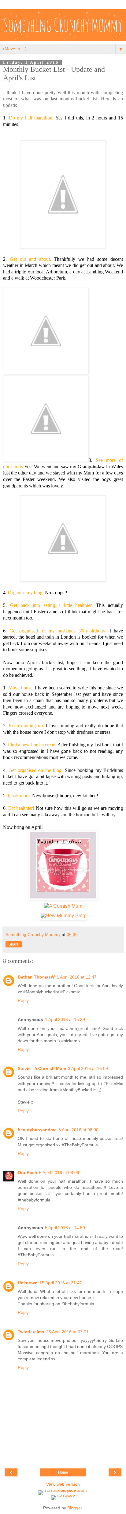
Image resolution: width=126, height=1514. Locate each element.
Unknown (28, 1282)
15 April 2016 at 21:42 (60, 1282)
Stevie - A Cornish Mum (42, 1068)
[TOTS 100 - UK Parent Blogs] (63, 1490)
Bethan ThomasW (36, 977)
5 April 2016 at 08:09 (59, 1172)
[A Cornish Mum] (63, 906)
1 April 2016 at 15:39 (65, 1019)
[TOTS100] (63, 1495)
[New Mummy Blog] (63, 915)
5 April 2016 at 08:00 (78, 1129)
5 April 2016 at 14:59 (65, 1227)
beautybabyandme (37, 1129)
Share (14, 944)
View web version (63, 1484)
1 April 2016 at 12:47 (77, 977)
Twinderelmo (31, 1331)
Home (63, 1472)
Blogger (74, 1507)
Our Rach (27, 1172)
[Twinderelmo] (63, 898)
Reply (23, 1000)
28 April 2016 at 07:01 (67, 1331)
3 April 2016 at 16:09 (88, 1068)
